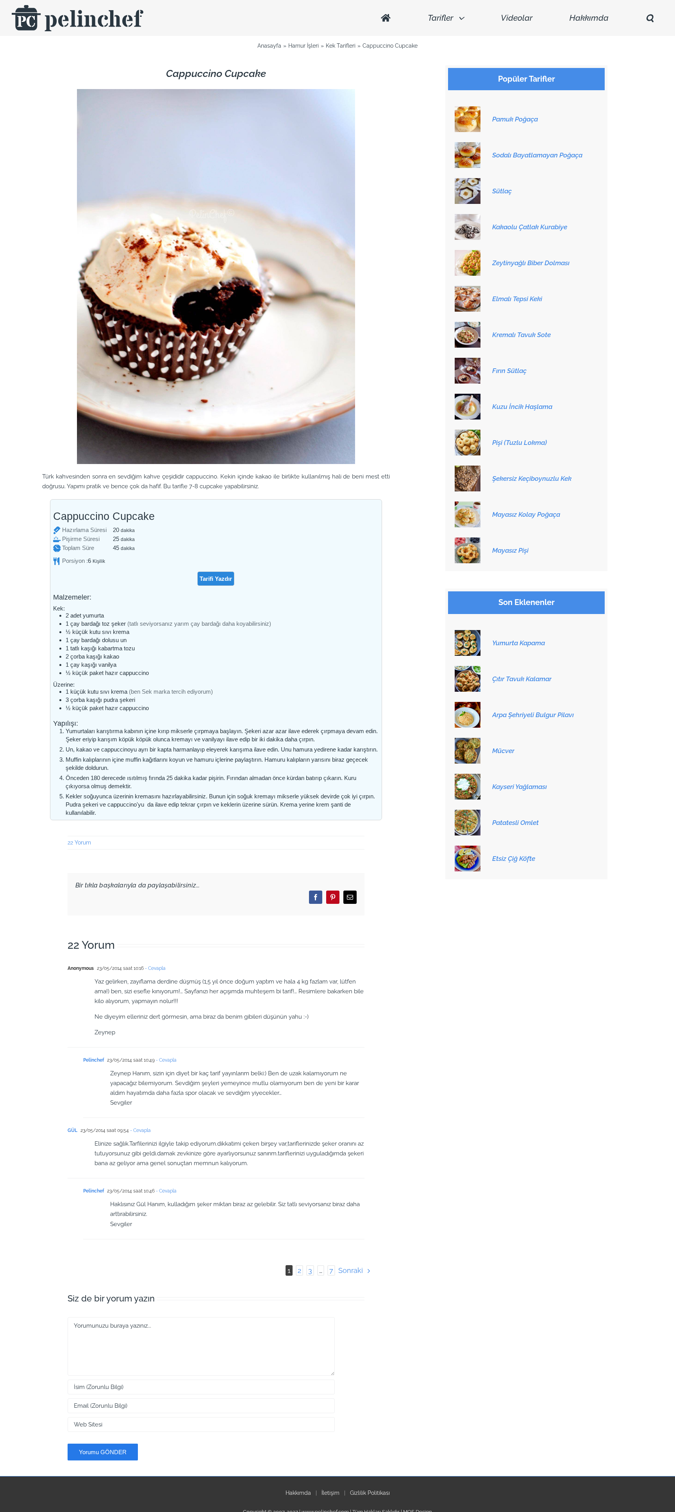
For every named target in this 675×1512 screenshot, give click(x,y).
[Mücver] (467, 742)
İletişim (330, 1493)
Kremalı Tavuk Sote (521, 335)
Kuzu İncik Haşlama (522, 407)
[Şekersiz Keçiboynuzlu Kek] (467, 470)
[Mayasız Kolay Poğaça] (467, 506)
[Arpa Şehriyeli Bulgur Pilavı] (467, 706)
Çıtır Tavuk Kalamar (522, 679)
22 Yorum (79, 842)
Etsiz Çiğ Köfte (513, 858)
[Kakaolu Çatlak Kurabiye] (467, 218)
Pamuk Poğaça (515, 119)
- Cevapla (155, 968)
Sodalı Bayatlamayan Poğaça (537, 155)
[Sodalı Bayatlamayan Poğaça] (467, 146)
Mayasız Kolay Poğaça (526, 514)
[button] (649, 18)
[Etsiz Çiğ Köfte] (467, 850)
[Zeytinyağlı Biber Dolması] (467, 254)
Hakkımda (298, 1493)
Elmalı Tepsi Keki (517, 299)
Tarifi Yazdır (216, 578)
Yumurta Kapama (518, 643)
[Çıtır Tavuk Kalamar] (467, 670)
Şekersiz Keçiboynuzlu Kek (531, 478)
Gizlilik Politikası (370, 1493)
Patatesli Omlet (515, 823)
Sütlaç (502, 191)
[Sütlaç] (467, 182)
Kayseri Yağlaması (519, 787)
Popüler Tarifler (526, 79)
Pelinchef (93, 1060)
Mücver (503, 751)
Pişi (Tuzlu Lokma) (519, 442)
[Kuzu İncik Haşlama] (467, 398)
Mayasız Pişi (510, 550)
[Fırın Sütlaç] (467, 362)
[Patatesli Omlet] (467, 814)
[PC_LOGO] (77, 7)
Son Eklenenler (526, 602)
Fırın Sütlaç (509, 371)
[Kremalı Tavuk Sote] (467, 326)
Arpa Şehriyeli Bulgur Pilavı (533, 715)
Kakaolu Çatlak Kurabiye (529, 227)
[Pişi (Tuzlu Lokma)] (467, 434)
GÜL (72, 1130)
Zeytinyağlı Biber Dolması (531, 263)
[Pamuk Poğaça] (467, 110)
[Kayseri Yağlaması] (467, 778)
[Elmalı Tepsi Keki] (467, 290)
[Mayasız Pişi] (467, 542)
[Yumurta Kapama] (467, 634)
